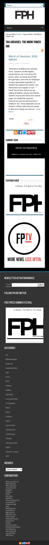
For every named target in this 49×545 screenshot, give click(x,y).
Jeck (7, 506)
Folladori (9, 498)
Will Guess (10, 535)
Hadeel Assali (11, 504)
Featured (9, 364)
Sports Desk (10, 425)
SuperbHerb (10, 533)
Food (8, 377)
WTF (7, 456)
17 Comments (24, 63)
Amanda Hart (11, 488)
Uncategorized (11, 443)
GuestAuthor (11, 502)
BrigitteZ (9, 490)
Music (8, 408)
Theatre (9, 438)
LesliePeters (10, 511)
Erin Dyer (9, 496)
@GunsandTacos (12, 482)
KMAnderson (11, 508)
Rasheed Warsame (13, 527)
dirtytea (9, 492)
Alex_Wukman (11, 486)
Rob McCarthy (11, 525)
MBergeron (10, 513)
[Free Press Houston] (24, 18)
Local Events (10, 403)
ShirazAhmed (11, 531)
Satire (8, 421)
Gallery (8, 390)
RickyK (8, 523)
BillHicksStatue (11, 359)
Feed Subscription (42, 50)
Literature (9, 394)
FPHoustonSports (12, 500)
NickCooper (10, 517)
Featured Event (11, 368)
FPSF (7, 381)
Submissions (11, 430)
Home (18, 34)
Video (8, 447)
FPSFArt (9, 386)
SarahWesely (11, 529)
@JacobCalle (11, 484)
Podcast (9, 416)
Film (7, 372)
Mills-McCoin (11, 515)
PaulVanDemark (12, 519)
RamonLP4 (10, 521)
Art (7, 355)
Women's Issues (12, 452)
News (8, 412)
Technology (10, 434)
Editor (8, 494)
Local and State (12, 399)
